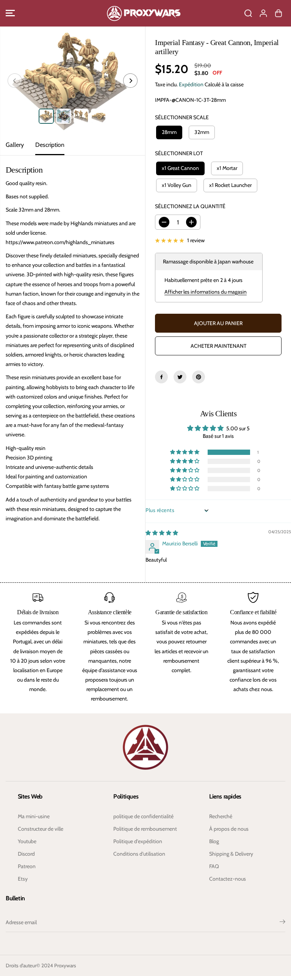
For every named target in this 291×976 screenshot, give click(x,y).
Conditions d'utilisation (139, 853)
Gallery (15, 144)
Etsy (23, 878)
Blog (214, 841)
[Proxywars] (143, 13)
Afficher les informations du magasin (205, 291)
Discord (26, 853)
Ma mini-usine (34, 816)
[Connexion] (263, 13)
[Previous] (15, 80)
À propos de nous (229, 828)
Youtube (27, 841)
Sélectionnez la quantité (190, 206)
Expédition (191, 84)
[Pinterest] (198, 376)
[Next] (130, 80)
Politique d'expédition (137, 841)
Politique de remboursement (145, 828)
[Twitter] (180, 376)
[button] (10, 13)
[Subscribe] (282, 922)
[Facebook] (161, 376)
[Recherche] (248, 13)
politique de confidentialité (143, 816)
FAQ (214, 866)
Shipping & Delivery (231, 853)
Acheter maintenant (218, 345)
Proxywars (65, 965)
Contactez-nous (227, 878)
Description (49, 144)
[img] (162, 532)
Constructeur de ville (40, 828)
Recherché (220, 816)
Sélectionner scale (182, 117)
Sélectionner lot (179, 153)
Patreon (27, 866)
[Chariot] (278, 13)
